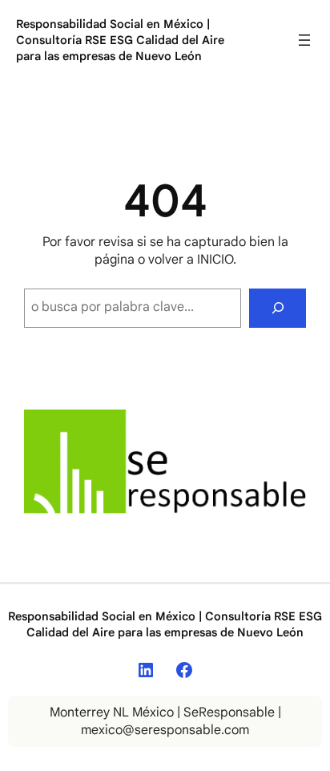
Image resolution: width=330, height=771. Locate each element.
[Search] (277, 308)
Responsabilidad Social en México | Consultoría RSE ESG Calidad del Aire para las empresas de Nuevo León (120, 40)
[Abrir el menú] (304, 40)
